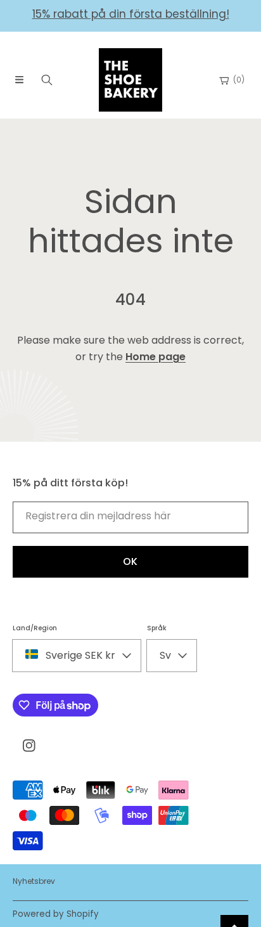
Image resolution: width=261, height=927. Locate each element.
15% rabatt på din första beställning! (130, 14)
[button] (19, 80)
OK (131, 561)
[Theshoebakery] (130, 80)
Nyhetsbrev (34, 881)
